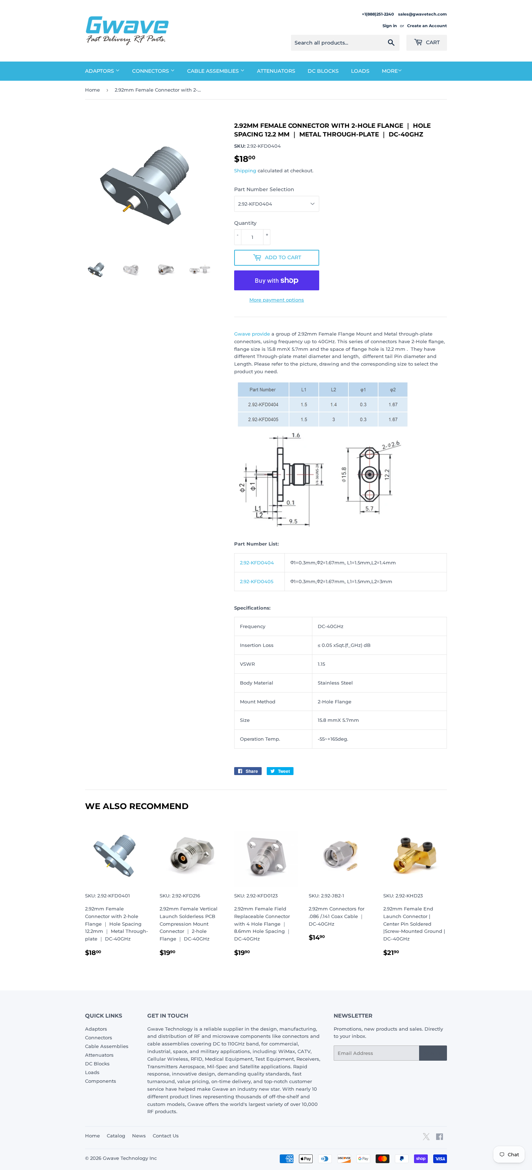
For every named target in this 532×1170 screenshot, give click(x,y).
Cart (432, 42)
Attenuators (276, 71)
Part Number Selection (264, 189)
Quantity (245, 223)
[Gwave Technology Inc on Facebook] (439, 1138)
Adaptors (100, 71)
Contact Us (166, 1136)
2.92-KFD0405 (256, 581)
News (139, 1136)
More (390, 71)
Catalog (116, 1136)
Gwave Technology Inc (130, 1158)
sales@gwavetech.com (422, 14)
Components (100, 1081)
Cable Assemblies (213, 71)
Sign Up (433, 1053)
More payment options (276, 300)
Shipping (245, 170)
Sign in (390, 25)
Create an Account (427, 25)
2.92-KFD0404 (257, 562)
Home (92, 90)
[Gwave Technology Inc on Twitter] (426, 1139)
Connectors (151, 71)
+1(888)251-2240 (378, 14)
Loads (360, 71)
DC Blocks (323, 71)
